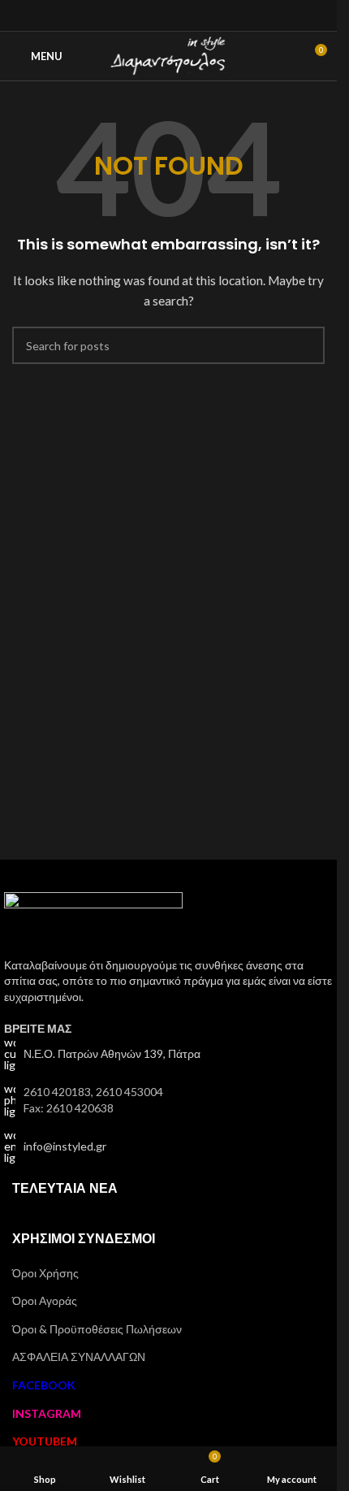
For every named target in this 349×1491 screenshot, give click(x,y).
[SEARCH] (306, 345)
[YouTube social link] (189, 15)
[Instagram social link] (168, 15)
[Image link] (93, 923)
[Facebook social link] (148, 15)
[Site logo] (168, 55)
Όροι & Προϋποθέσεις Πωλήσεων (97, 1329)
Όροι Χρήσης (45, 1273)
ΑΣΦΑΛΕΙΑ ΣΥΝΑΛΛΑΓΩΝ (78, 1356)
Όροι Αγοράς (44, 1300)
